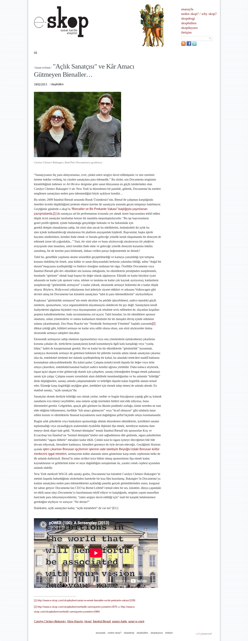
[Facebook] (189, 45)
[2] (153, 323)
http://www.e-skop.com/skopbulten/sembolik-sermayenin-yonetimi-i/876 (77, 606)
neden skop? (190, 14)
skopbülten (188, 23)
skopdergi (188, 18)
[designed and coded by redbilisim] (204, 634)
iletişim (186, 32)
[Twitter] (194, 45)
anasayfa (187, 9)
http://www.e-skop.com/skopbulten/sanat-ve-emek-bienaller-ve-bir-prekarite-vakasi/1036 (86, 600)
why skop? (209, 14)
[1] (54, 213)
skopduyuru (189, 28)
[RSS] (183, 45)
